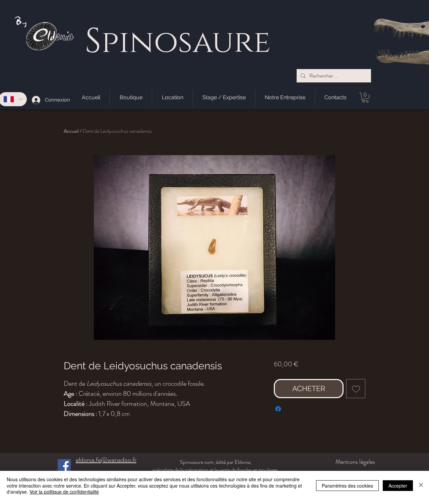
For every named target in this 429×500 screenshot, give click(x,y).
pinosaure (185, 43)
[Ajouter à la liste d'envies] (355, 388)
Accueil (71, 131)
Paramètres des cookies (347, 485)
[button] (365, 97)
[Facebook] (64, 465)
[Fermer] (421, 485)
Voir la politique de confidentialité (64, 491)
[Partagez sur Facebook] (278, 409)
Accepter (397, 485)
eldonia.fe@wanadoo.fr (106, 460)
